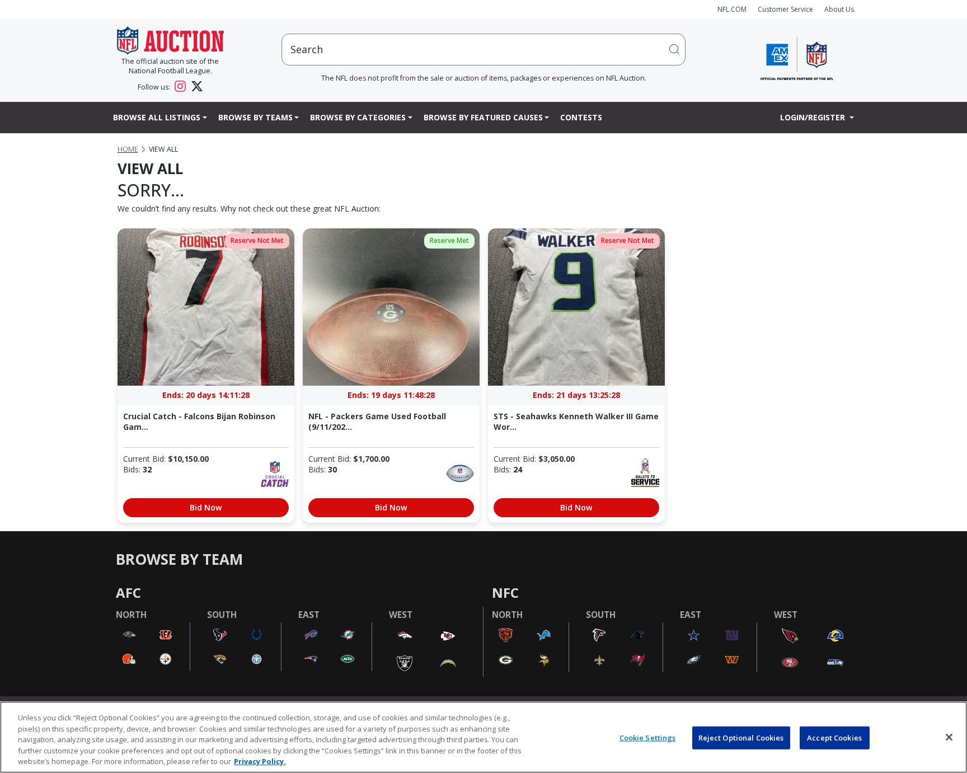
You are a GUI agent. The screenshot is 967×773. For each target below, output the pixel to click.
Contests (581, 117)
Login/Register (813, 117)
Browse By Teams (255, 117)
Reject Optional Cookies (741, 738)
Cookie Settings (647, 738)
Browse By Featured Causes (483, 117)
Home (128, 149)
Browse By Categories (358, 117)
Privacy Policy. (260, 761)
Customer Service (785, 9)
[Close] (949, 737)
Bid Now (206, 507)
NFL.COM (732, 9)
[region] (483, 737)
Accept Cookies (834, 738)
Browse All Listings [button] (156, 117)
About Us (839, 9)
